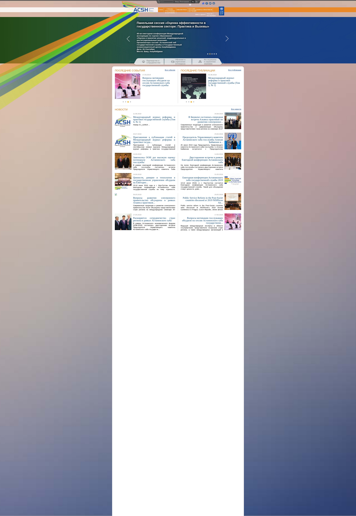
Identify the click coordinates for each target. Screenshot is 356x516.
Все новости (236, 109)
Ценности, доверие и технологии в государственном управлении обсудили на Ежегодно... (154, 180)
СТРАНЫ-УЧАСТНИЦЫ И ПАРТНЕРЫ (170, 11)
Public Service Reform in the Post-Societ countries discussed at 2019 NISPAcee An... (203, 200)
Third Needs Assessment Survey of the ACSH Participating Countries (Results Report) (224, 80)
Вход (177, 2)
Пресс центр (200, 14)
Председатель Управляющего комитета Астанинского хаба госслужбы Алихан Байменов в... (203, 139)
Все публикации (234, 70)
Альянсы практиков (203, 10)
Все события (170, 70)
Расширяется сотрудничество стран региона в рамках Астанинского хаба (154, 219)
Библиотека (182, 10)
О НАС (161, 10)
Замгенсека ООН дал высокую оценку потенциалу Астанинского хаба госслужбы (154, 160)
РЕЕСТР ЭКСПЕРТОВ (210, 15)
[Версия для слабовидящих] (190, 5)
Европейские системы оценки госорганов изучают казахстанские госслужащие (158, 80)
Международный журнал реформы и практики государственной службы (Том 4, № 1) (154, 119)
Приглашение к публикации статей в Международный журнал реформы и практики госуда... (154, 139)
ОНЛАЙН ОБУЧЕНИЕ (191, 10)
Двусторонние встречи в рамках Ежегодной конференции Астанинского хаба (202, 160)
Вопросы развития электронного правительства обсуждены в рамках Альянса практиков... (154, 200)
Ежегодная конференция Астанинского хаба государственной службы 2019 (202, 178)
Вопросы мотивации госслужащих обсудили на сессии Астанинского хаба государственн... (202, 220)
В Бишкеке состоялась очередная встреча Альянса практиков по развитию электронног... (205, 119)
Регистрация (184, 2)
